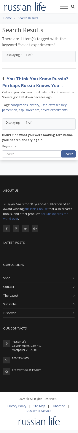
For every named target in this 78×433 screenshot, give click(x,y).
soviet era (32, 110)
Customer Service (39, 411)
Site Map (39, 406)
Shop (6, 278)
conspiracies (19, 105)
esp (21, 110)
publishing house (36, 209)
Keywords (9, 146)
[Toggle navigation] (64, 6)
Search (68, 154)
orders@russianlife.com (26, 370)
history (34, 105)
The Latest (10, 295)
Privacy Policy (16, 406)
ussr (44, 105)
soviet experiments (54, 110)
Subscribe (10, 304)
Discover (9, 313)
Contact (8, 287)
